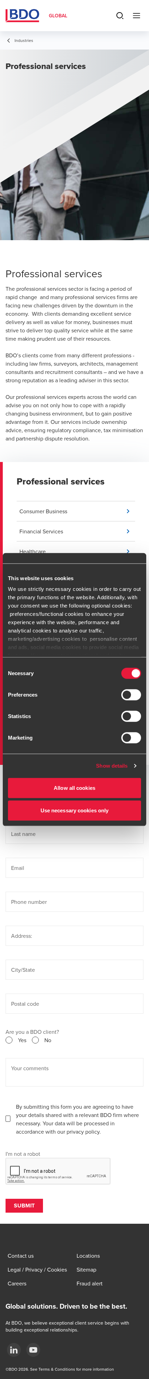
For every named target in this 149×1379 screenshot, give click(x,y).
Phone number (29, 902)
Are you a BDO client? (32, 1032)
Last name (23, 834)
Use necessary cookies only (75, 810)
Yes (22, 1040)
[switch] (131, 694)
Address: (21, 936)
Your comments (30, 1068)
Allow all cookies (74, 788)
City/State (23, 970)
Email (17, 868)
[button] (77, 511)
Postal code (25, 1004)
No (47, 1040)
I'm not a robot (23, 1154)
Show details (112, 766)
